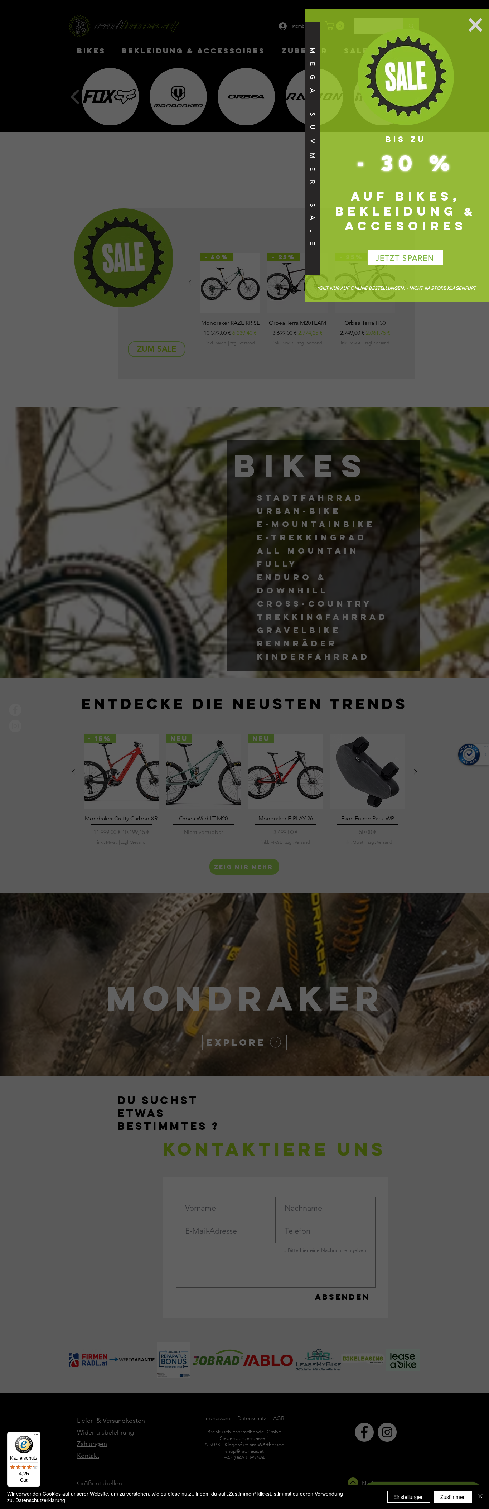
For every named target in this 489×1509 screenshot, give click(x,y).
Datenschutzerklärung (40, 1500)
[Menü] (36, 1436)
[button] (475, 25)
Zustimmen (453, 1496)
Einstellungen (408, 1496)
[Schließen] (480, 1496)
